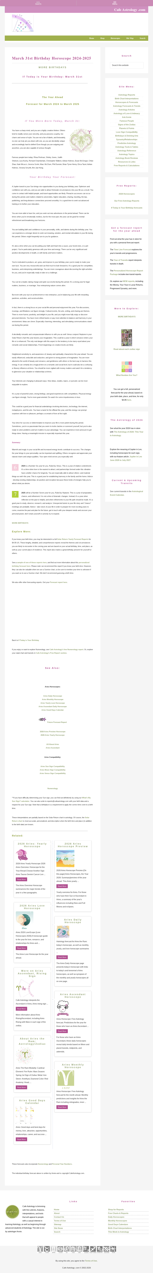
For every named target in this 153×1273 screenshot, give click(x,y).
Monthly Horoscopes (117, 1221)
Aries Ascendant (53, 748)
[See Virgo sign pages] (73, 1254)
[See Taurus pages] (47, 1254)
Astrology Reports (126, 95)
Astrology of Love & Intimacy (127, 113)
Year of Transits (121, 260)
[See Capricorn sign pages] (100, 1254)
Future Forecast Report (57, 722)
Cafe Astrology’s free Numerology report (66, 649)
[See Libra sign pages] (79, 1254)
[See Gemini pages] (53, 1254)
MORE (44, 67)
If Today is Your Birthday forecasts (126, 208)
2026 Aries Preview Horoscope (52, 732)
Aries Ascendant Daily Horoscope (53, 706)
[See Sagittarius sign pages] (93, 1254)
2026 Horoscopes (127, 194)
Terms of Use (60, 1221)
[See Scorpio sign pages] (86, 1254)
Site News (58, 1228)
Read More (21, 879)
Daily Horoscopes (116, 1217)
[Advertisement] (52, 611)
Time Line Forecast (122, 250)
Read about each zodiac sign (127, 349)
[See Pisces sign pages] (113, 1254)
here (129, 400)
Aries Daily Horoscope (52, 696)
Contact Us (59, 1217)
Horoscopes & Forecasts (126, 102)
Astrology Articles (127, 110)
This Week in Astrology (118, 1232)
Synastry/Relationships (126, 139)
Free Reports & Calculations (126, 166)
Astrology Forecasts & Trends (126, 106)
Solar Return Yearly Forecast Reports (72, 539)
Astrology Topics (126, 154)
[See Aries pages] (40, 1254)
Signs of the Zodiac (127, 125)
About (57, 1213)
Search (57, 1232)
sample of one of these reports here (32, 562)
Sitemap (57, 1224)
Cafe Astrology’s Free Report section (51, 653)
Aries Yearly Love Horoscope (53, 703)
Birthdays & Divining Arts (126, 136)
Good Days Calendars (118, 1224)
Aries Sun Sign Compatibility (53, 766)
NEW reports (128, 281)
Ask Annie (126, 117)
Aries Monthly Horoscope (52, 699)
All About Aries (52, 744)
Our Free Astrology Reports (126, 201)
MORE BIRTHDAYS (20, 523)
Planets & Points (126, 128)
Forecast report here (58, 582)
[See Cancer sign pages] (60, 1254)
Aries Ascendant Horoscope (73, 995)
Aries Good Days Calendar (52, 710)
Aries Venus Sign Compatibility (53, 773)
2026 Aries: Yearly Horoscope (32, 845)
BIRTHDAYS (58, 67)
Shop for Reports (116, 1210)
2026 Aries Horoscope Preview (73, 845)
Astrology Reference (126, 151)
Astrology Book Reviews (126, 158)
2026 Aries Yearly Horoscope (53, 735)
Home (56, 1210)
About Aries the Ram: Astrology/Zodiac (32, 1041)
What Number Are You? (126, 375)
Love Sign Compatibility (127, 132)
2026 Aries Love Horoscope (32, 907)
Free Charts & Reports (118, 1213)
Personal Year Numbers (62, 1164)
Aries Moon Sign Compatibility (52, 770)
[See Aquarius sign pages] (106, 1254)
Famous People (127, 121)
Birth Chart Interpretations (127, 99)
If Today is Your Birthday (28, 640)
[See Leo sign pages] (67, 1254)
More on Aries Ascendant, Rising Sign (32, 973)
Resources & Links (126, 162)
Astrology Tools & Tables (126, 147)
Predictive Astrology (126, 143)
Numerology (52, 788)
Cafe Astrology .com (30, 22)
